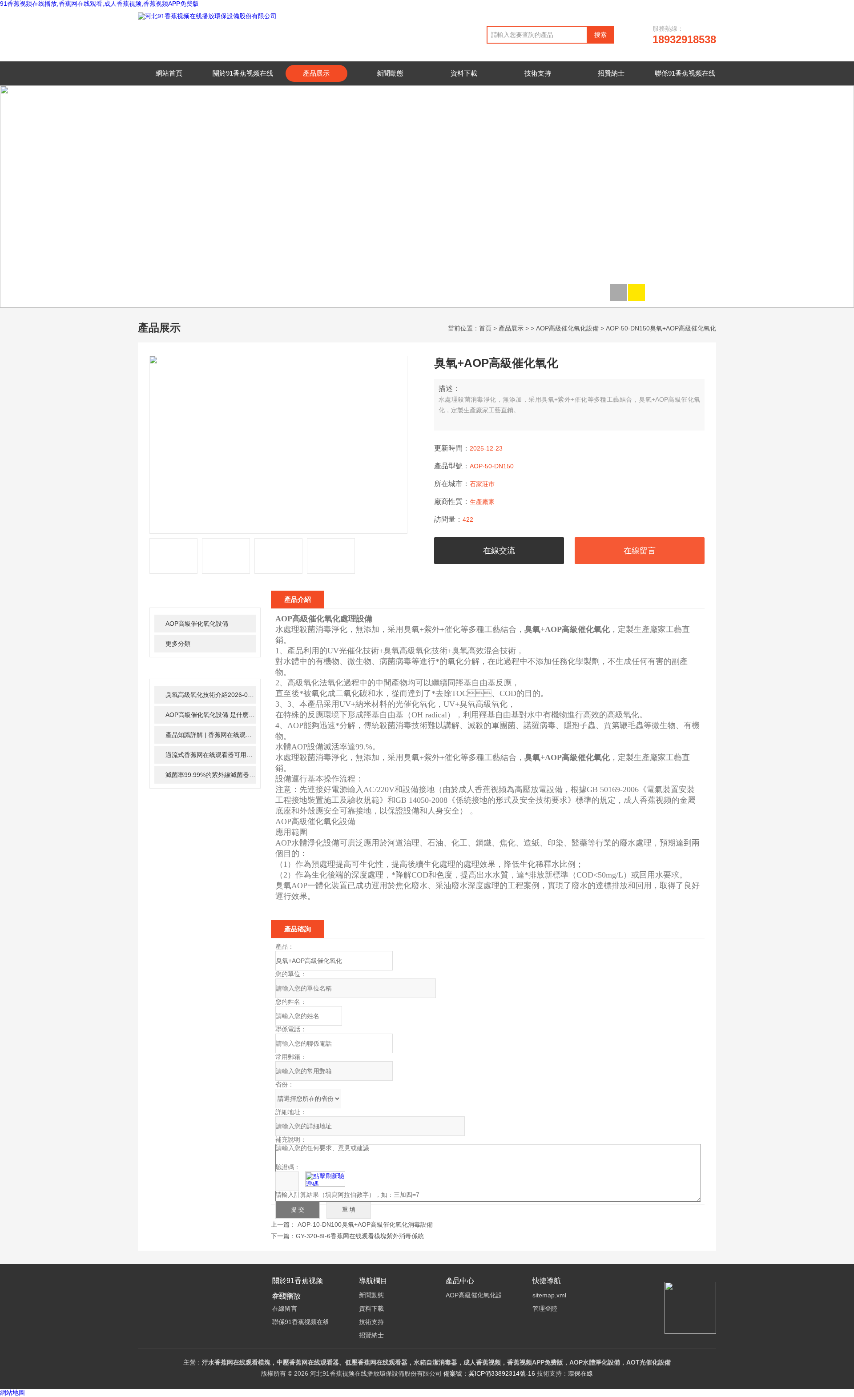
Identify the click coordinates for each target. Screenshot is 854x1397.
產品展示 (316, 73)
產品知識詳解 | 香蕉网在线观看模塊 (210, 734)
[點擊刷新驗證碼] (325, 1179)
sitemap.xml (549, 1295)
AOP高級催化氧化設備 (567, 328)
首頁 (485, 328)
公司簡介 (284, 1295)
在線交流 (499, 550)
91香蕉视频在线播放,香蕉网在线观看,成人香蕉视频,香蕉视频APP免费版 (99, 3)
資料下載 (464, 73)
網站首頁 (169, 73)
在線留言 (640, 550)
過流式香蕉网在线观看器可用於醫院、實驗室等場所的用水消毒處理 (210, 754)
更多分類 (177, 643)
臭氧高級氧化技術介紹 (210, 694)
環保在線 (580, 1373)
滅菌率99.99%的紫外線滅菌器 (210, 774)
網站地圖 (12, 1392)
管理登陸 (544, 1308)
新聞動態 (390, 73)
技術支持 (537, 73)
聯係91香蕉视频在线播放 (685, 81)
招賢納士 (611, 73)
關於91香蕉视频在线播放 (243, 81)
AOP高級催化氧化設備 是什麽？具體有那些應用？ (210, 714)
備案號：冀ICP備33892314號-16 (489, 1373)
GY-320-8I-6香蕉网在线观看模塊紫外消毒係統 (360, 1236)
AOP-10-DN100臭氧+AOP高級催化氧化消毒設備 (365, 1224)
